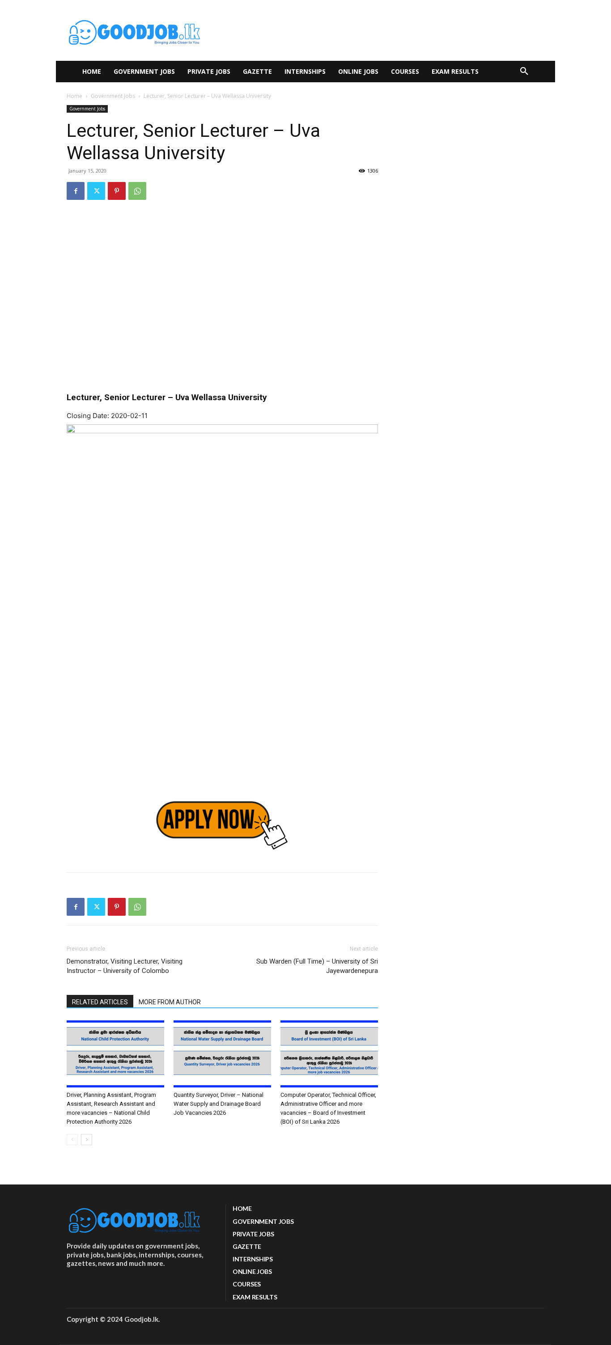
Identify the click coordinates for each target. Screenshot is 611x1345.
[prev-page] (72, 1139)
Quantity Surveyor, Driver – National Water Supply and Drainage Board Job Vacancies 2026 (218, 1103)
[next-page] (86, 1139)
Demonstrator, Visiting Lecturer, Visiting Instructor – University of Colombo (124, 966)
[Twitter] (96, 191)
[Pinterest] (117, 191)
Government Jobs (113, 96)
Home (74, 96)
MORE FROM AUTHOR (170, 1002)
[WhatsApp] (137, 191)
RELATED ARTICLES (100, 1002)
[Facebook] (76, 191)
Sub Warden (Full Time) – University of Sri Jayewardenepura (317, 966)
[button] (524, 71)
